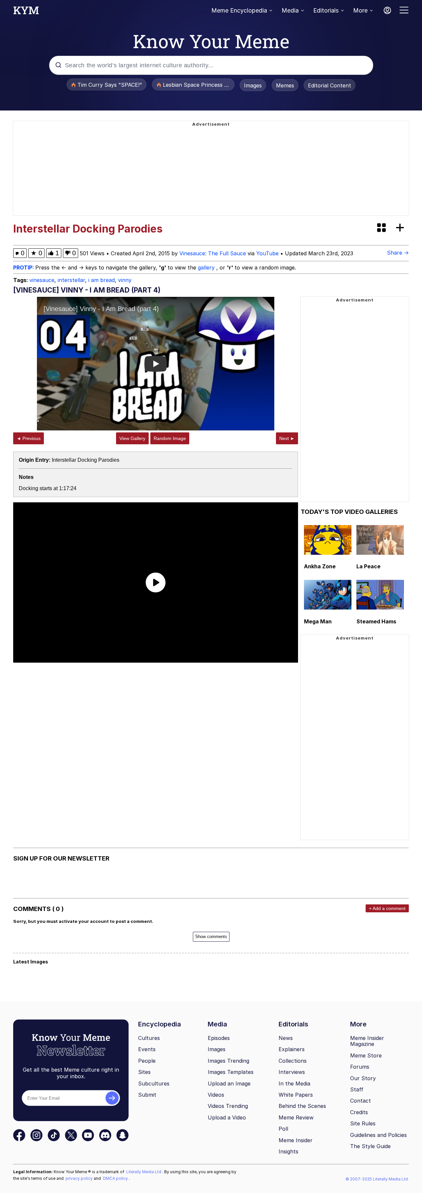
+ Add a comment (387, 908)
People (147, 1061)
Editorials (326, 10)
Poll (283, 1129)
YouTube (267, 253)
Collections (293, 1061)
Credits (359, 1112)
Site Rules (363, 1123)
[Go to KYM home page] (26, 12)
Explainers (292, 1049)
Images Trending (228, 1061)
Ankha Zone (320, 566)
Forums (359, 1067)
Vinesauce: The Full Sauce (212, 253)
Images (253, 85)
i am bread (101, 280)
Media (290, 10)
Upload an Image (229, 1083)
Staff (356, 1089)
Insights (288, 1151)
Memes (285, 85)
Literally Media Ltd (144, 1171)
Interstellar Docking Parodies (85, 460)
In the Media (294, 1083)
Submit (147, 1095)
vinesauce (41, 280)
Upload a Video (227, 1117)
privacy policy (80, 1178)
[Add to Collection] (401, 228)
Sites (144, 1072)
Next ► (287, 438)
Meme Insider (296, 1140)
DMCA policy (116, 1178)
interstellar (71, 280)
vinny (125, 280)
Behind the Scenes (302, 1106)
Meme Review (296, 1117)
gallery (207, 267)
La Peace (368, 566)
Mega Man (318, 621)
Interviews (292, 1072)
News (286, 1038)
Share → (398, 252)
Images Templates (231, 1072)
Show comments (211, 936)
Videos (216, 1095)
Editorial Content (329, 85)
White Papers (296, 1095)
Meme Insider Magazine (367, 1041)
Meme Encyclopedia (239, 10)
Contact (360, 1101)
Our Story (363, 1078)
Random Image (170, 438)
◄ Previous (28, 438)
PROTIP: (24, 267)
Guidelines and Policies (378, 1135)
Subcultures (153, 1083)
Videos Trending (228, 1106)
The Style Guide (370, 1146)
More (360, 10)
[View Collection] (382, 228)
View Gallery (132, 438)
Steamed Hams (376, 621)
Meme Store (366, 1055)
